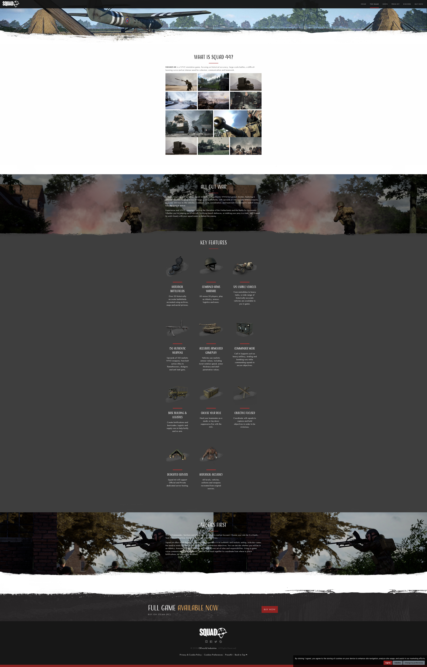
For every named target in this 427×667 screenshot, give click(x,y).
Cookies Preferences (213, 654)
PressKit (228, 654)
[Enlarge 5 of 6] (210, 113)
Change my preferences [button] (414, 663)
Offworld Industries (208, 648)
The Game (374, 4)
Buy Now (419, 4)
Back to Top (240, 654)
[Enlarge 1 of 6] (226, 76)
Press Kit (396, 4)
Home (363, 4)
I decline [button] (397, 663)
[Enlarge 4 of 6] (259, 95)
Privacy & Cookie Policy (191, 654)
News (385, 4)
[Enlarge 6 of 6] (259, 113)
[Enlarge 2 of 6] (194, 95)
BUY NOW (270, 609)
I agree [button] (387, 663)
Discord (407, 4)
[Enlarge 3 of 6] (226, 95)
